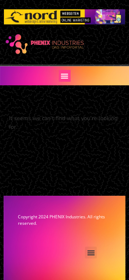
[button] (65, 76)
